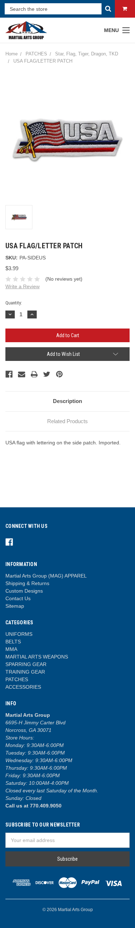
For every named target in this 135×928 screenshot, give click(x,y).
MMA (11, 649)
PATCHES (16, 679)
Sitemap (14, 606)
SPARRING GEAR (25, 664)
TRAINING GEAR (25, 672)
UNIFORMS (18, 634)
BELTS (13, 641)
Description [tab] (67, 401)
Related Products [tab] (67, 421)
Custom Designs (24, 591)
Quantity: (13, 302)
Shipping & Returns (27, 583)
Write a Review (22, 286)
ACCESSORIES (23, 687)
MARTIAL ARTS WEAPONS (36, 657)
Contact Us (18, 598)
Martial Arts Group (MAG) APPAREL (46, 576)
